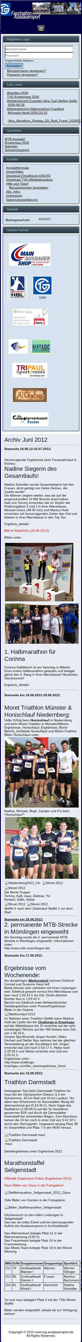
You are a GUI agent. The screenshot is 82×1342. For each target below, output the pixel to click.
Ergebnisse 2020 (17, 142)
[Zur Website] (17, 298)
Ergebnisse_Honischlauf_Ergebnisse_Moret (35, 727)
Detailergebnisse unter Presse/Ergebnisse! (35, 1006)
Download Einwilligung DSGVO (28, 176)
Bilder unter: (13, 537)
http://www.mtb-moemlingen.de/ (27, 948)
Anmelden (14, 66)
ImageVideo (14, 171)
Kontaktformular (17, 168)
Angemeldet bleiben (19, 60)
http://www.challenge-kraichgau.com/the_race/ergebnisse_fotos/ (35, 1064)
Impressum (14, 195)
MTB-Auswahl (15, 139)
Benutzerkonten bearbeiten (28, 187)
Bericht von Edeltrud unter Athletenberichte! (35, 1002)
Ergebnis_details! (16, 524)
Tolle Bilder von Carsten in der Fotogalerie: (35, 1200)
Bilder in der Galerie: (19, 1010)
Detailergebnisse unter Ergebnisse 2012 (33, 1151)
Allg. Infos (13, 192)
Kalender (11, 146)
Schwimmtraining (17, 150)
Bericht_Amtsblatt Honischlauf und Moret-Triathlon (40, 731)
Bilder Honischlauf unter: (22, 735)
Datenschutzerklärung (22, 199)
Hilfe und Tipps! (17, 184)
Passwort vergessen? (22, 74)
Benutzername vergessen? (26, 71)
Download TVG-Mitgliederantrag (29, 179)
